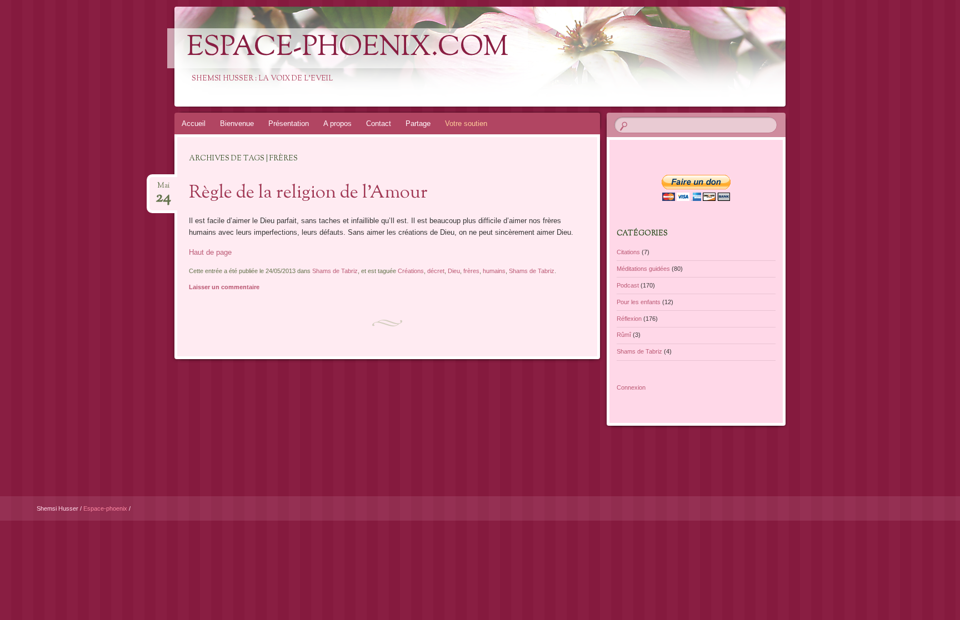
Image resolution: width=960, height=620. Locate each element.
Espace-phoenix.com (347, 48)
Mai (163, 189)
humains (494, 271)
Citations (628, 252)
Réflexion (629, 318)
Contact (378, 123)
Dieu (454, 271)
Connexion (631, 387)
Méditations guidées (643, 268)
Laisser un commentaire (224, 287)
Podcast (628, 285)
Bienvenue (237, 123)
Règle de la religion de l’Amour (308, 193)
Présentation (288, 123)
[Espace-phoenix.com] (558, 57)
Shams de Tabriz (335, 271)
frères (471, 271)
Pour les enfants (639, 302)
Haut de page (210, 252)
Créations (411, 271)
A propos (337, 123)
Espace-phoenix (106, 508)
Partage (418, 123)
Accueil (194, 123)
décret (435, 271)
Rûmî (624, 334)
